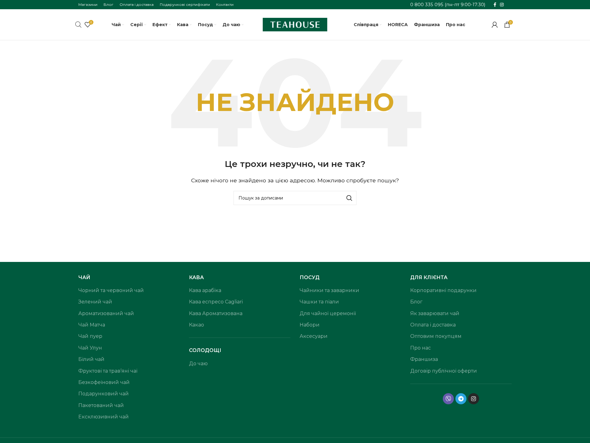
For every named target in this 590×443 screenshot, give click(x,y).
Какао (196, 325)
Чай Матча (91, 325)
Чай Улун (90, 348)
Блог (416, 302)
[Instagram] (473, 398)
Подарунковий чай (103, 394)
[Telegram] (460, 398)
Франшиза (424, 359)
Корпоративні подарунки (443, 290)
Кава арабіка (205, 290)
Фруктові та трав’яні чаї (107, 371)
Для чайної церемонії (328, 313)
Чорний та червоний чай (111, 290)
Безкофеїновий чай (104, 382)
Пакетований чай (101, 405)
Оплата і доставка (433, 325)
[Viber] (448, 398)
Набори (310, 325)
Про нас (420, 348)
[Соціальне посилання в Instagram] (501, 5)
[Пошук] (349, 198)
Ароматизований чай (106, 313)
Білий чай (91, 359)
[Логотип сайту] (295, 24)
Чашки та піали (319, 302)
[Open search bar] (78, 25)
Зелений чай (95, 302)
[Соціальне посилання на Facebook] (495, 5)
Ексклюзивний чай (103, 417)
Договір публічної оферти (443, 371)
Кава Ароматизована (215, 313)
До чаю (198, 363)
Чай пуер (90, 336)
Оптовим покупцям (436, 336)
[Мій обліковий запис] (495, 24)
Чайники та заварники (329, 290)
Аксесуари (314, 336)
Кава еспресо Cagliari (216, 302)
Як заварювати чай (434, 313)
